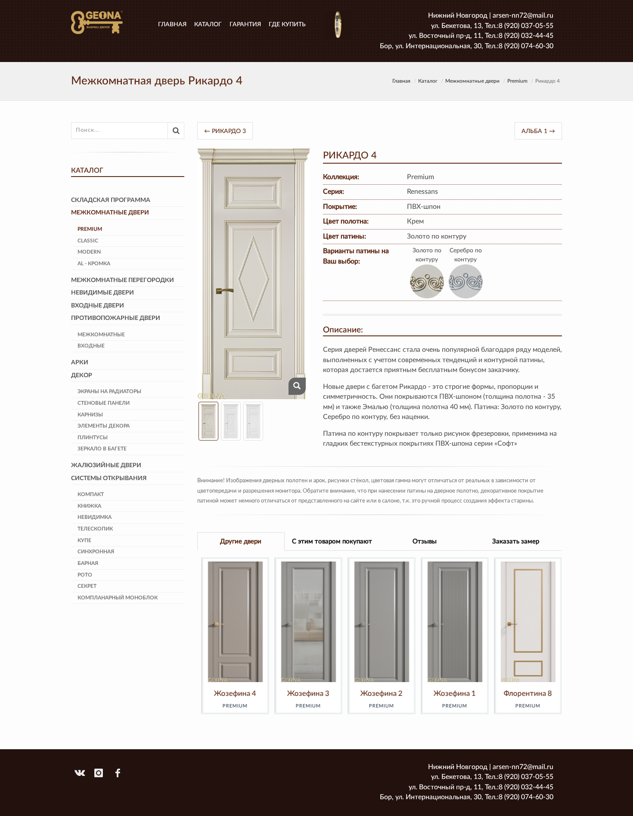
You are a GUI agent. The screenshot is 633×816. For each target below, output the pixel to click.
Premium (517, 81)
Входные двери (97, 306)
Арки (79, 363)
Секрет (87, 586)
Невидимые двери (102, 293)
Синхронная (96, 551)
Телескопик (95, 528)
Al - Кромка (94, 263)
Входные (91, 345)
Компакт (91, 494)
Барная (88, 563)
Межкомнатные (101, 334)
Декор (81, 375)
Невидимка (95, 517)
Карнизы (90, 414)
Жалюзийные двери (106, 465)
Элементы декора (104, 425)
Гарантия (245, 25)
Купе (84, 540)
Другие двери (240, 541)
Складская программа (110, 200)
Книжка (89, 506)
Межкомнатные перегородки (122, 280)
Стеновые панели (104, 403)
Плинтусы (93, 437)
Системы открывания (109, 478)
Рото (85, 574)
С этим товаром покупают (332, 541)
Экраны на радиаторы (109, 391)
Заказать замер (515, 541)
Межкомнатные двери (472, 81)
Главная (172, 25)
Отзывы (425, 541)
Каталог (208, 25)
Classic (88, 240)
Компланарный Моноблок (118, 597)
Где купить (287, 25)
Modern (89, 251)
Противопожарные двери (115, 318)
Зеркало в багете (102, 448)
